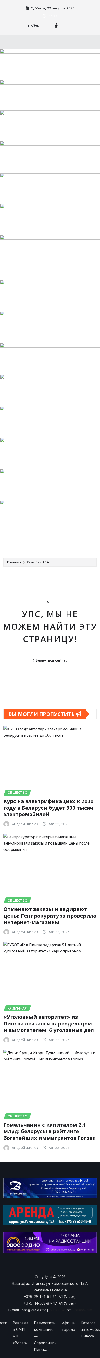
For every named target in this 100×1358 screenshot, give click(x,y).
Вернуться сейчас (51, 660)
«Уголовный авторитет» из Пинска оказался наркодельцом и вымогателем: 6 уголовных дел (48, 1023)
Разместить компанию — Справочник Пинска (45, 1336)
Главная (14, 562)
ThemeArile (82, 1309)
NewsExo (58, 1309)
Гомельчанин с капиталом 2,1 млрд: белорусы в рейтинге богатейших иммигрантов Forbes (49, 1131)
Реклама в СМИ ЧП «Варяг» (20, 1332)
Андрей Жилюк (25, 823)
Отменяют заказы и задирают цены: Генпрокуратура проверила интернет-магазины (50, 915)
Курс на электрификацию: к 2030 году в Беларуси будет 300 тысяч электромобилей (48, 807)
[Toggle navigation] (10, 544)
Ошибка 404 (38, 562)
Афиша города (68, 1326)
